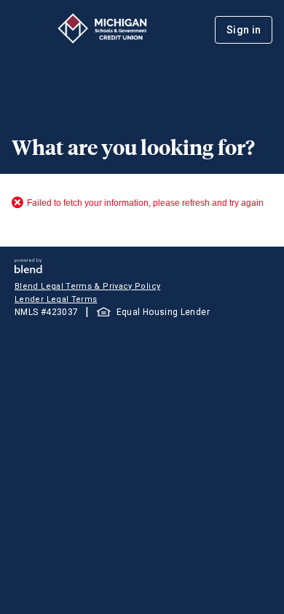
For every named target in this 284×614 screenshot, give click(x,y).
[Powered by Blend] (28, 269)
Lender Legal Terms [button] (56, 299)
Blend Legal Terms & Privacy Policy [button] (87, 286)
